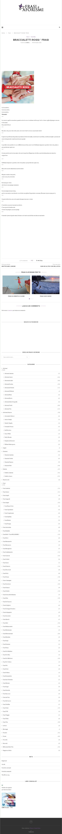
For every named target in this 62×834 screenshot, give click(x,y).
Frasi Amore (31, 492)
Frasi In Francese (31, 601)
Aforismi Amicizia (32, 373)
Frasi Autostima (31, 527)
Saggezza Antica (31, 750)
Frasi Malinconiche (31, 626)
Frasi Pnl (31, 665)
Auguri (31, 448)
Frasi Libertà (31, 619)
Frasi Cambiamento (31, 552)
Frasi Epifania (32, 516)
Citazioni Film (32, 465)
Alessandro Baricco (32, 416)
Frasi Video (31, 718)
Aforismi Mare (32, 394)
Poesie (31, 736)
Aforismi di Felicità (32, 387)
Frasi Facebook (31, 584)
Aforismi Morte (32, 398)
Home (3, 33)
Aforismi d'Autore (31, 412)
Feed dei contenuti (6, 768)
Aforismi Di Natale (32, 391)
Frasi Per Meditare (31, 651)
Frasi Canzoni (31, 555)
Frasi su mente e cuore (16, 296)
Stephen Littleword (32, 441)
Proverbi (31, 739)
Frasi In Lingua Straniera (31, 608)
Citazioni (31, 451)
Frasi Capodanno (32, 509)
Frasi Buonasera (31, 545)
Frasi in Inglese (31, 605)
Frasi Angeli (31, 495)
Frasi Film (33, 37)
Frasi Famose (31, 587)
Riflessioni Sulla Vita (31, 747)
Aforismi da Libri (32, 380)
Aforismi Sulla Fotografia (32, 402)
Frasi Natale (32, 520)
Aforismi (5, 368)
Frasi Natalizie (31, 637)
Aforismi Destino (32, 384)
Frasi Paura (31, 647)
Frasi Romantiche (31, 676)
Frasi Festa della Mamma (31, 594)
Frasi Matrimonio (31, 630)
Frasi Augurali (31, 499)
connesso (10, 310)
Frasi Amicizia (31, 488)
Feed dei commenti (6, 771)
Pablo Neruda (32, 437)
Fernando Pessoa (32, 426)
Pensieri (31, 732)
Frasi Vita (31, 722)
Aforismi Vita (32, 409)
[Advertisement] (31, 17)
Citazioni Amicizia (32, 455)
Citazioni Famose (32, 462)
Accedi (3, 764)
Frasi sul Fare (31, 697)
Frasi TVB (31, 711)
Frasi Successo (31, 693)
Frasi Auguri (31, 502)
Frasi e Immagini (31, 580)
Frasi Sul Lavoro (31, 701)
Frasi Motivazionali (31, 633)
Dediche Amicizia (32, 472)
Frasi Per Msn (31, 654)
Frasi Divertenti (31, 570)
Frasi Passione (31, 644)
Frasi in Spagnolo (31, 612)
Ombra (27, 42)
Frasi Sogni (31, 686)
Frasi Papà (31, 640)
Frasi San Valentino (31, 679)
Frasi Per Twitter (31, 662)
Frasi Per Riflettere (31, 658)
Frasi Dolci (31, 573)
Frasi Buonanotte (31, 541)
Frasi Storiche (31, 690)
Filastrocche (31, 479)
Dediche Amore (32, 476)
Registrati (4, 761)
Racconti (31, 743)
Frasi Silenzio (31, 683)
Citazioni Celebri (32, 458)
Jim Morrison (32, 430)
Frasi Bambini (31, 531)
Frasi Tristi (31, 708)
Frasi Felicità (31, 591)
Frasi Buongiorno (31, 548)
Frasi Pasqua (32, 523)
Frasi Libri (31, 623)
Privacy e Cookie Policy (35, 828)
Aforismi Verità (32, 405)
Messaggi (31, 729)
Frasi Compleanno (32, 513)
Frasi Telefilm (31, 704)
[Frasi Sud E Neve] (45, 285)
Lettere (31, 725)
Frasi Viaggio (31, 715)
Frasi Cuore (31, 562)
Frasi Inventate (31, 616)
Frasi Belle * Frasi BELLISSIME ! (31, 534)
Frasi (9, 33)
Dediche (31, 469)
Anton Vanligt (32, 419)
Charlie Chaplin (32, 423)
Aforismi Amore (32, 377)
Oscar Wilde (32, 433)
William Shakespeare (32, 444)
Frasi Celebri (31, 559)
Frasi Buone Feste (32, 506)
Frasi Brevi (31, 538)
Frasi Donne (31, 577)
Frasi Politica (31, 672)
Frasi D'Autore (31, 566)
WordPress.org (5, 775)
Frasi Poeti (31, 669)
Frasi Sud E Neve (45, 296)
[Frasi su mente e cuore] (16, 285)
